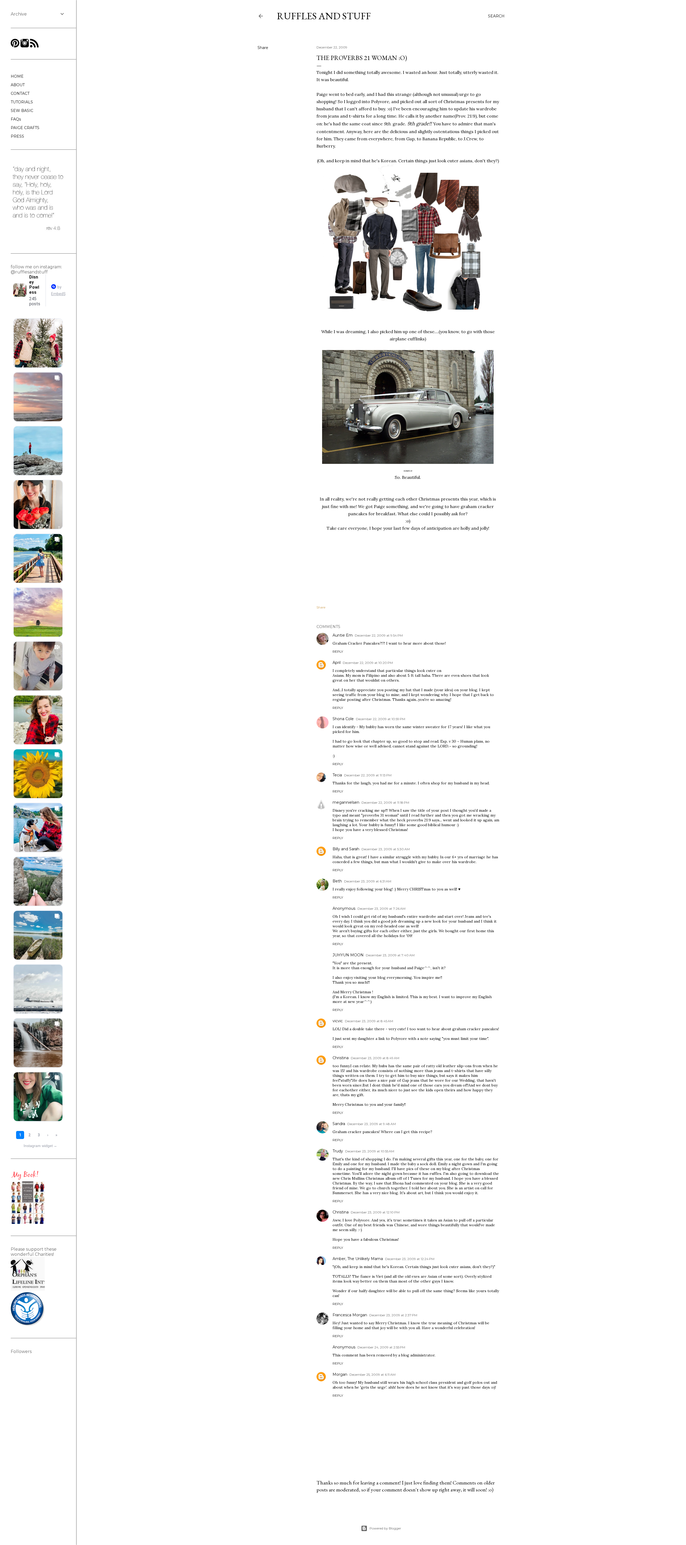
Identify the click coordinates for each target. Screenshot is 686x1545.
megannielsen (346, 802)
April (337, 662)
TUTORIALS (22, 102)
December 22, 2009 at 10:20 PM (368, 663)
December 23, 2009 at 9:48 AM (371, 1124)
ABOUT (18, 84)
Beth (337, 881)
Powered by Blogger (385, 1528)
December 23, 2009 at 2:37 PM (393, 1315)
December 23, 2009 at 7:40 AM (390, 955)
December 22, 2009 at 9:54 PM (379, 635)
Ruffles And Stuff (324, 16)
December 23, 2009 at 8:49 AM (375, 1058)
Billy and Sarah (346, 849)
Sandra (339, 1123)
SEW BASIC (22, 110)
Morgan (340, 1374)
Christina (341, 1057)
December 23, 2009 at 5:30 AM (385, 849)
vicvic (338, 1020)
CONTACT (20, 93)
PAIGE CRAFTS (25, 127)
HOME (17, 76)
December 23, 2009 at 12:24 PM (409, 1259)
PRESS (17, 136)
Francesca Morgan (350, 1315)
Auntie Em (343, 635)
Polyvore (380, 101)
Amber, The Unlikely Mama (358, 1258)
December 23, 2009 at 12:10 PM (375, 1212)
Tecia (337, 775)
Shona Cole (343, 718)
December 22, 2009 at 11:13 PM (368, 775)
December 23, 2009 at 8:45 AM (369, 1021)
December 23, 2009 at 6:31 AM (367, 881)
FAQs (16, 119)
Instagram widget (40, 1146)
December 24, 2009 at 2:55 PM (381, 1347)
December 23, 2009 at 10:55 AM (369, 1151)
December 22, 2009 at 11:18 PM (385, 802)
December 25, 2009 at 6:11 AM (372, 1375)
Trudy (338, 1151)
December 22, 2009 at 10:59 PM (380, 719)
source (408, 470)
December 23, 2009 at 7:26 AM (381, 909)
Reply (338, 651)
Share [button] (263, 47)
